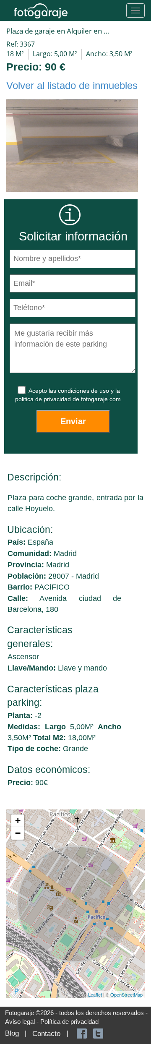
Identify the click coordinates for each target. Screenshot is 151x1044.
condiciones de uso (84, 390)
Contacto (46, 1034)
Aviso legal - (22, 1021)
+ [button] (18, 820)
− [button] (18, 833)
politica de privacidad (44, 399)
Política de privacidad (69, 1021)
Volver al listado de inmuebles (72, 85)
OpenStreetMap (126, 994)
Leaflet (95, 994)
